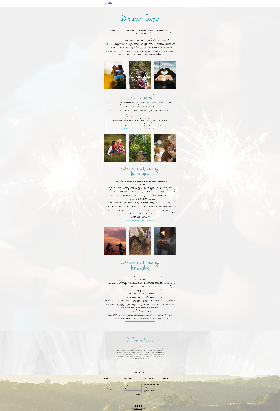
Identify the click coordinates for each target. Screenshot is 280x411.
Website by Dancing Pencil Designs (138, 409)
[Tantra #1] (135, 372)
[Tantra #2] (136, 372)
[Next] (272, 353)
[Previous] (7, 353)
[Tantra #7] (143, 372)
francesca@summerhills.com (153, 54)
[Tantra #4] (139, 372)
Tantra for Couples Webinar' (126, 39)
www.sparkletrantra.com (163, 40)
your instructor (169, 46)
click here (149, 40)
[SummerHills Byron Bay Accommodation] (135, 406)
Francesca (144, 51)
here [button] (143, 297)
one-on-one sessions (135, 53)
